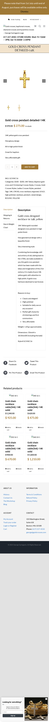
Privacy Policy (31, 501)
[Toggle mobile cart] (35, 26)
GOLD (42, 191)
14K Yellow (29, 181)
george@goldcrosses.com (36, 532)
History (6, 494)
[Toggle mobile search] (40, 26)
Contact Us (7, 498)
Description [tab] (8, 209)
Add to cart (30, 167)
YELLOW (16, 198)
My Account (8, 519)
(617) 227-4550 (38, 529)
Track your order (9, 522)
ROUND (8, 198)
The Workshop (9, 501)
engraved (35, 191)
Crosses (37, 185)
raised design (36, 195)
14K (11, 191)
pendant (37, 188)
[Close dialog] (46, 699)
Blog (5, 504)
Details (19, 427)
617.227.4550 (9, 37)
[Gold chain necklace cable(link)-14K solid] (13, 395)
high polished (10, 195)
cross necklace (25, 191)
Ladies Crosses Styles (25, 188)
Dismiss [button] (24, 11)
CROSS (16, 191)
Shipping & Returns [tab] (7, 217)
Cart (5, 529)
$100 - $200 (19, 181)
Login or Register (10, 526)
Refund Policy (31, 498)
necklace (19, 195)
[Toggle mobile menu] (44, 26)
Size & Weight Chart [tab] (8, 225)
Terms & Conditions (34, 494)
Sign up (13, 716)
